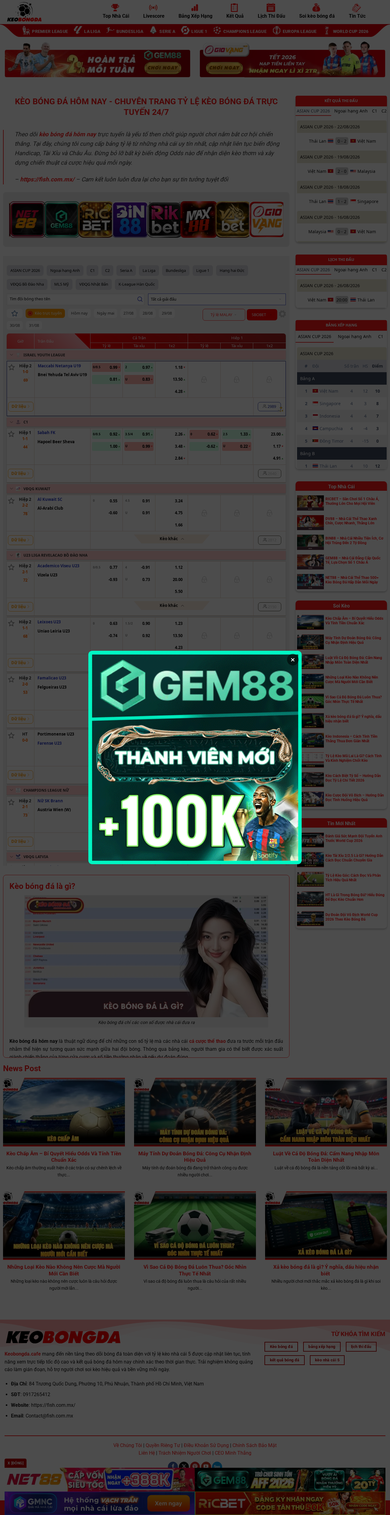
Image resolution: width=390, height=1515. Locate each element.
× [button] (293, 659)
